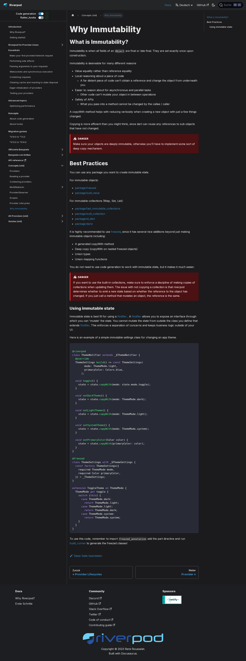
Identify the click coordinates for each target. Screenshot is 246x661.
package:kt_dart (85, 218)
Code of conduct (99, 619)
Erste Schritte (23, 603)
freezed (116, 231)
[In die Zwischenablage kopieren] (194, 347)
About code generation (22, 118)
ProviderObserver (19, 192)
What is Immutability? (217, 17)
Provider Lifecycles (20, 203)
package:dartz (84, 223)
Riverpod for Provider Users (23, 44)
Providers (15, 171)
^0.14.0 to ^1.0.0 (17, 136)
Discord (94, 598)
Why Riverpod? (17, 32)
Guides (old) (15, 221)
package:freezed (85, 188)
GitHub (201, 5)
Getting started (17, 37)
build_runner (78, 543)
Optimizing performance (22, 106)
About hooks (16, 124)
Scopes (14, 197)
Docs (168, 5)
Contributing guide (100, 625)
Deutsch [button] (184, 5)
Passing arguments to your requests (29, 66)
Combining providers (20, 181)
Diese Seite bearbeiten (88, 555)
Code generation (26, 13)
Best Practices (214, 22)
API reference (15, 160)
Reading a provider (20, 176)
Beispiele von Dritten (19, 155)
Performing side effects (22, 61)
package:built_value (87, 193)
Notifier (122, 316)
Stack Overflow (99, 609)
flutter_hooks (28, 17)
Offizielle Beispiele (18, 149)
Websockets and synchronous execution (31, 71)
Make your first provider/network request (31, 55)
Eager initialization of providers (26, 87)
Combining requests (20, 77)
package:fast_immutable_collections (97, 208)
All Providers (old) (18, 216)
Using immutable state (221, 27)
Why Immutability (18, 208)
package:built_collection (90, 213)
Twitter (93, 614)
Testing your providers (21, 93)
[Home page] (73, 15)
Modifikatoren (17, 187)
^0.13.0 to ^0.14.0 (18, 142)
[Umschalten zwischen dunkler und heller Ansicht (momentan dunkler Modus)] (213, 5)
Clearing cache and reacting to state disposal (34, 82)
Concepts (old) (16, 165)
